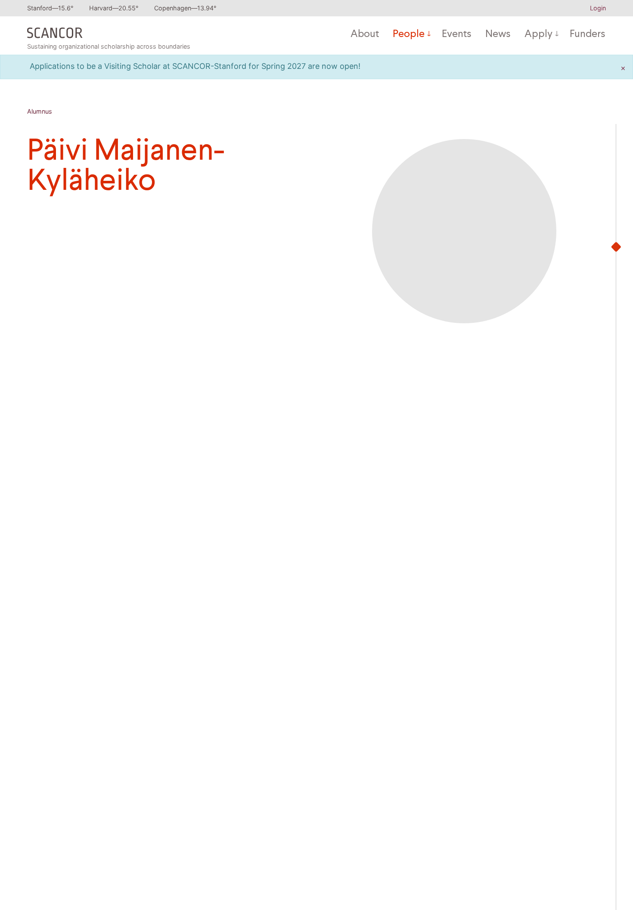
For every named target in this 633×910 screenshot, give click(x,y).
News (498, 34)
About (365, 34)
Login (598, 8)
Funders (587, 34)
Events (457, 34)
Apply (538, 34)
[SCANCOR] (55, 31)
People (409, 34)
